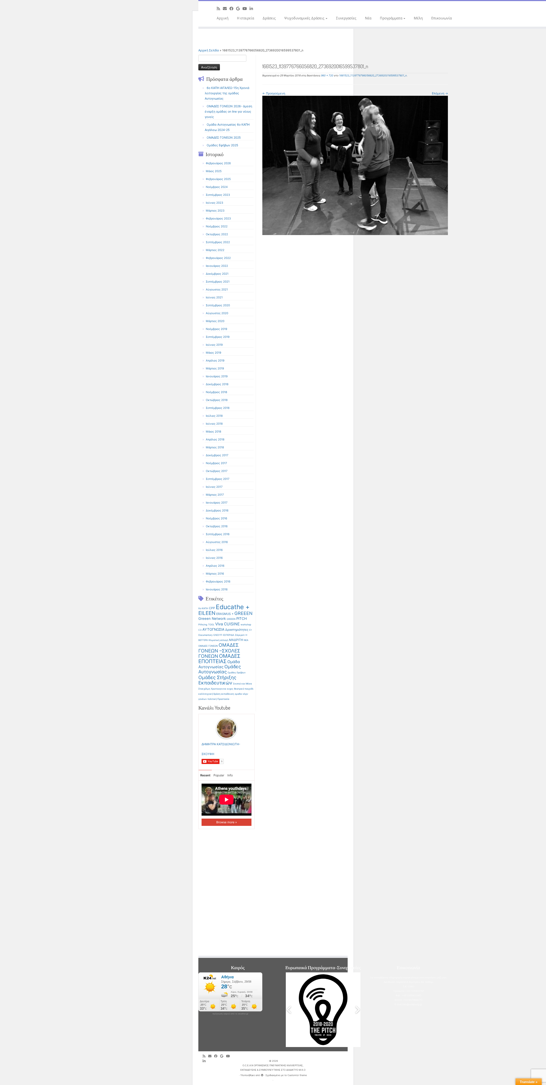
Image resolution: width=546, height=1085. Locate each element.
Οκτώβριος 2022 (217, 234)
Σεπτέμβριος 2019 (217, 336)
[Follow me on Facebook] (232, 8)
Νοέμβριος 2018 (216, 392)
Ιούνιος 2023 (214, 202)
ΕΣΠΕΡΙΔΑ (228, 635)
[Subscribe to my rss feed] (220, 8)
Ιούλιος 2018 (214, 415)
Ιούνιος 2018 (214, 423)
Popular (218, 775)
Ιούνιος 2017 (214, 486)
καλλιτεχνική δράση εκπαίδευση (216, 694)
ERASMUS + (225, 614)
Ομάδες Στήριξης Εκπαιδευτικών (217, 680)
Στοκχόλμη (204, 688)
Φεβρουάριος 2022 (218, 258)
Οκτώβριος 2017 (216, 471)
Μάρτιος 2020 (215, 321)
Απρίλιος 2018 (215, 439)
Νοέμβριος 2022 (217, 226)
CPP (212, 608)
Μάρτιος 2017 (215, 494)
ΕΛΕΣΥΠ (217, 635)
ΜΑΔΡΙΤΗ (236, 640)
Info (230, 775)
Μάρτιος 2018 (215, 447)
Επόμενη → (440, 93)
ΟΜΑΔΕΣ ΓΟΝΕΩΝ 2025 (224, 137)
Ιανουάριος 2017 (216, 502)
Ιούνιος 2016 (214, 557)
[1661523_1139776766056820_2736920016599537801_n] (355, 165)
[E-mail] (226, 8)
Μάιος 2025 (214, 171)
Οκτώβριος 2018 (217, 400)
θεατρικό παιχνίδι (243, 688)
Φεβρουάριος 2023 (218, 218)
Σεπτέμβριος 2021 (217, 281)
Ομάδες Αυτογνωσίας (219, 669)
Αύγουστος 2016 (217, 542)
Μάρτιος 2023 (215, 210)
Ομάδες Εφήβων (236, 672)
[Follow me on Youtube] (246, 8)
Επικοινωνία (441, 18)
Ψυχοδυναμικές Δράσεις (304, 18)
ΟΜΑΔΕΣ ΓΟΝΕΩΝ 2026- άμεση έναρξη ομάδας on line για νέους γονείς (228, 111)
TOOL (211, 624)
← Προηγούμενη (273, 93)
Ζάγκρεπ (240, 635)
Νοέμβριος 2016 (216, 518)
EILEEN (206, 613)
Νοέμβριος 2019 (216, 329)
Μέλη (418, 18)
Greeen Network (212, 618)
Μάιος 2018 (213, 431)
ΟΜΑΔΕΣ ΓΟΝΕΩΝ (208, 646)
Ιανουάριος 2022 (217, 265)
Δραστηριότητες (236, 629)
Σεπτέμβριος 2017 (217, 479)
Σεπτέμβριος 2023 (218, 194)
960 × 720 (326, 75)
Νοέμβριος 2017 (216, 463)
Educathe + (233, 607)
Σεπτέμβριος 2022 (218, 242)
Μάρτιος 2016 (215, 573)
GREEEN (243, 613)
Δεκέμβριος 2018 (217, 384)
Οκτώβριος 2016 (217, 526)
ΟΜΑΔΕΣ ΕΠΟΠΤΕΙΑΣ (219, 658)
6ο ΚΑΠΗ (203, 608)
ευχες (230, 688)
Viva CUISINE (227, 624)
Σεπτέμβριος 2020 (218, 305)
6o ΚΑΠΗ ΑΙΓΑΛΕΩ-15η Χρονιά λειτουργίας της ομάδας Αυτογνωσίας (227, 93)
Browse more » (226, 822)
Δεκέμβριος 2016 (217, 510)
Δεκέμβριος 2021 (217, 273)
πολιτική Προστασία (218, 699)
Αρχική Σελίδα (209, 50)
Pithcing (202, 624)
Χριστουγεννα (218, 688)
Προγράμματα (391, 18)
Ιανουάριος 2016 (217, 589)
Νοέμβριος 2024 (217, 187)
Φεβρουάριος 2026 (218, 163)
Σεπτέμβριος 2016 (217, 534)
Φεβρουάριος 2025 (218, 179)
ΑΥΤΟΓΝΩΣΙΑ (213, 629)
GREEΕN (231, 619)
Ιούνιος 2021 (214, 297)
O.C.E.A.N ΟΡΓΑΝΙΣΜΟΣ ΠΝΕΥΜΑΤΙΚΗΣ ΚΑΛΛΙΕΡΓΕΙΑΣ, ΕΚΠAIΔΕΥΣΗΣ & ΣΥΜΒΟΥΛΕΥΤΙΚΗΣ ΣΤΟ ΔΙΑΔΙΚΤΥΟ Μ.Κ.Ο (272, 1067)
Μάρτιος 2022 (215, 250)
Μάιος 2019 (213, 352)
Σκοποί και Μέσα (242, 683)
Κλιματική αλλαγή (218, 640)
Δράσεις (269, 18)
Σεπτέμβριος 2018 (217, 408)
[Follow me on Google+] (239, 8)
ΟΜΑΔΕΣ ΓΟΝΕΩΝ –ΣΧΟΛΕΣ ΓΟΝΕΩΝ (219, 650)
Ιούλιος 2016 (214, 550)
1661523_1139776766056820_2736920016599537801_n (372, 75)
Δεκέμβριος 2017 (217, 455)
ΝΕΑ (246, 640)
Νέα (368, 18)
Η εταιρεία (245, 18)
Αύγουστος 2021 (217, 289)
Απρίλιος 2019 (215, 360)
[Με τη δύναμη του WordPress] (262, 1074)
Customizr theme (297, 1075)
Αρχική (222, 18)
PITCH (241, 618)
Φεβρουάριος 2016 (218, 581)
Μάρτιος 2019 (215, 368)
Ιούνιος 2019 (214, 344)
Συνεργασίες (346, 18)
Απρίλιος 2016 (215, 565)
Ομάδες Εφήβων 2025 (222, 145)
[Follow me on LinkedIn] (253, 8)
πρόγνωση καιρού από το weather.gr (230, 1014)
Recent (205, 775)
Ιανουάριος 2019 (217, 376)
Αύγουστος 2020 (217, 313)
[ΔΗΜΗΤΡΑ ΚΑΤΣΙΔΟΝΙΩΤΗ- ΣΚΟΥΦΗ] (226, 728)
